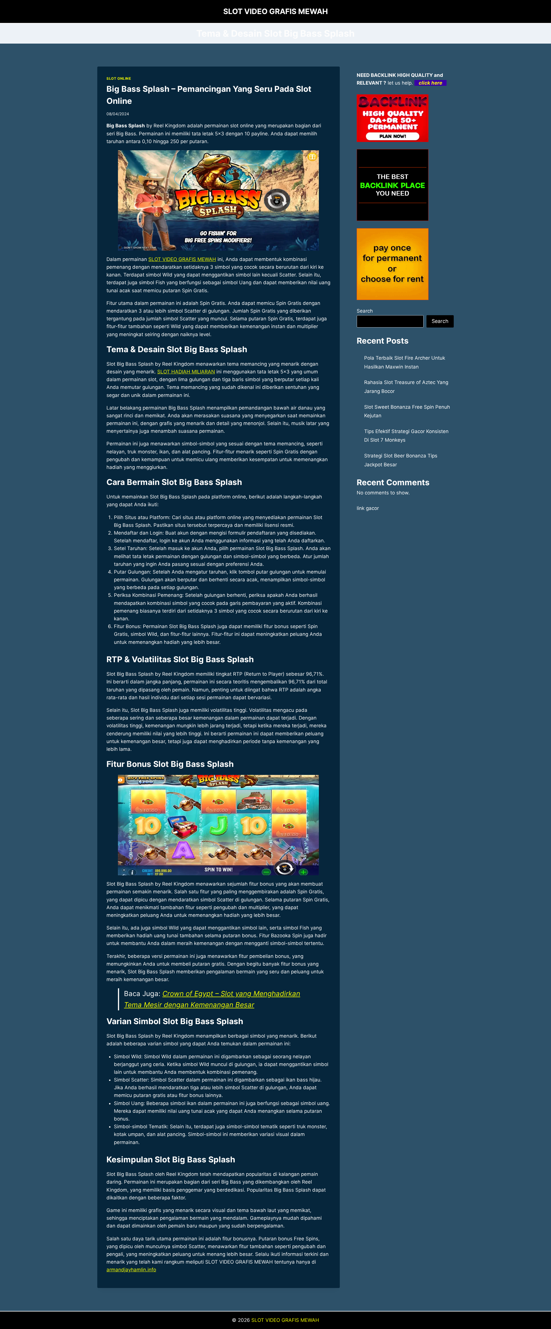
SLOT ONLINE (118, 78)
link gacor (368, 508)
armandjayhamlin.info (131, 1270)
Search (365, 311)
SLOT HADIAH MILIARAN (186, 372)
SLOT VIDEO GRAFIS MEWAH (182, 259)
